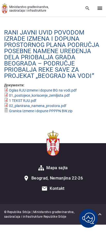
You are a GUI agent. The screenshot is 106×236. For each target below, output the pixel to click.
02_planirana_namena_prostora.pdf (37, 106)
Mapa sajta (57, 167)
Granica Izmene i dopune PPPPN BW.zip (41, 111)
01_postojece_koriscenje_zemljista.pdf (39, 95)
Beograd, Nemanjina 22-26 (57, 178)
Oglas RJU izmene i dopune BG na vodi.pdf (43, 90)
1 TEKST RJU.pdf (22, 101)
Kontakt (57, 188)
